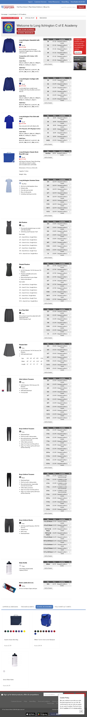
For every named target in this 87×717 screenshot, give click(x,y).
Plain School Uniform (35, 7)
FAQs (25, 701)
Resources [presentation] (43, 18)
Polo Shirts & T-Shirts (63, 607)
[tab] (11, 18)
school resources (25, 33)
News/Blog (65, 2)
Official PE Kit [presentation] (29, 18)
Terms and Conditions (44, 701)
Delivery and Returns (57, 701)
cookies (66, 708)
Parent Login (50, 703)
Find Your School (22, 7)
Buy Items (78, 52)
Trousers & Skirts (27, 607)
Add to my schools (26, 29)
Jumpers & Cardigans (10, 607)
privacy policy (77, 708)
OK (81, 711)
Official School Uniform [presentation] (10, 18)
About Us (46, 7)
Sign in (30, 2)
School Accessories (44, 607)
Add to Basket (48, 64)
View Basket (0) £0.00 (78, 2)
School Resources (54, 2)
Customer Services (40, 2)
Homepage (4, 14)
